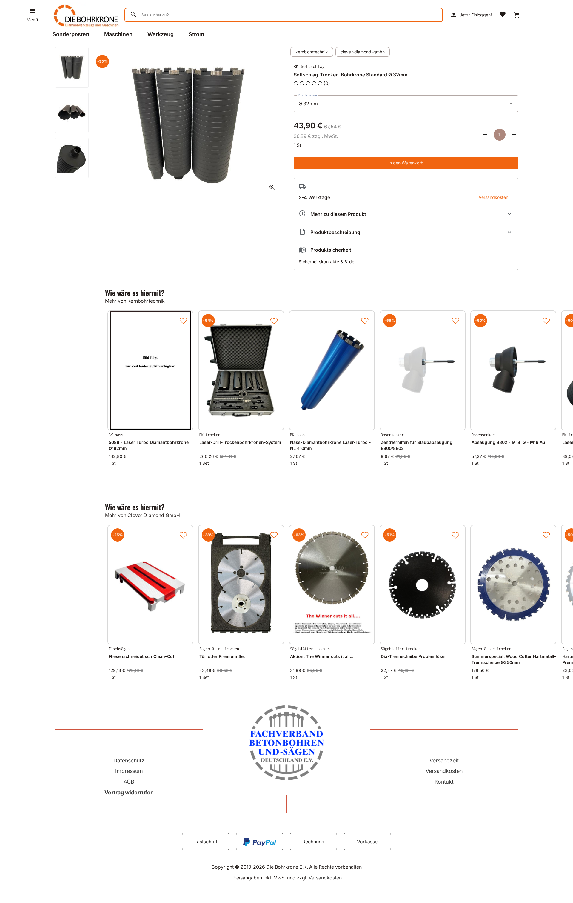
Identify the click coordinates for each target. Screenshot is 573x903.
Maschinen (118, 34)
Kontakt (444, 782)
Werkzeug (160, 34)
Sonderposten (71, 34)
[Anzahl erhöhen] (514, 134)
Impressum (129, 771)
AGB (129, 782)
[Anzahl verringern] (485, 134)
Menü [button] (32, 19)
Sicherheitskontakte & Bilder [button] (327, 261)
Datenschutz (128, 760)
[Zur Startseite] (85, 28)
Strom (196, 34)
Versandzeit (444, 760)
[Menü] (32, 11)
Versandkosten (444, 771)
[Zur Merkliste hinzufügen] (183, 320)
